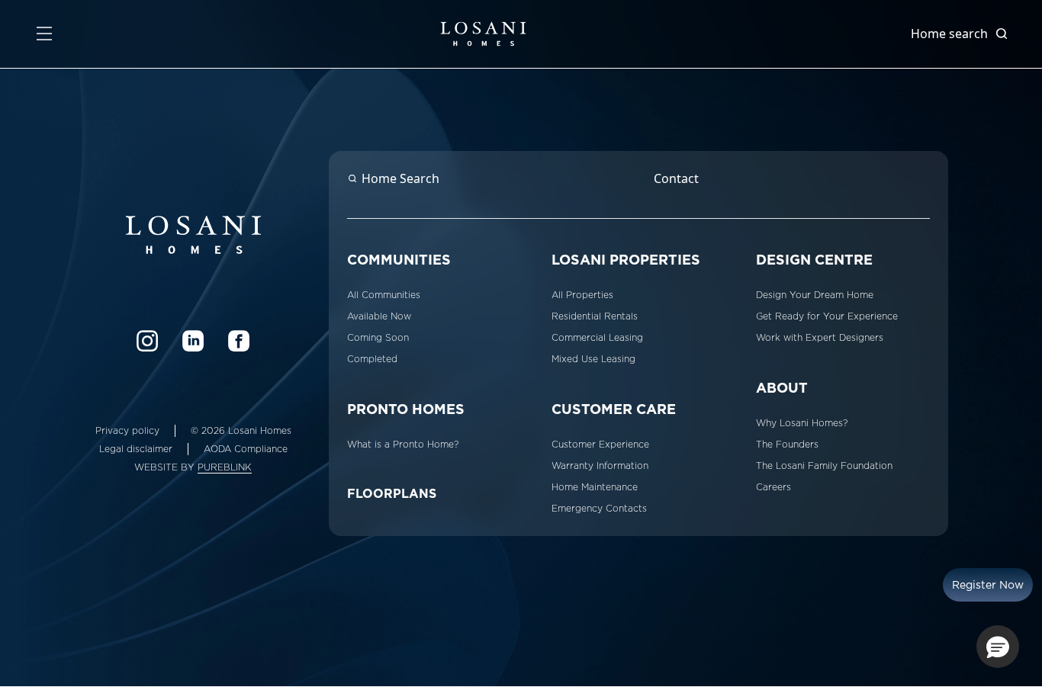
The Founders (787, 444)
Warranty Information (600, 466)
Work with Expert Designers (819, 337)
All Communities (383, 295)
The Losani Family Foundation (824, 466)
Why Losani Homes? (801, 423)
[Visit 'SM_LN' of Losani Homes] (193, 341)
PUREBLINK (225, 467)
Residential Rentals (595, 316)
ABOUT (782, 388)
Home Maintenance (595, 487)
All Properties (582, 295)
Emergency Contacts (599, 508)
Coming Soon (378, 337)
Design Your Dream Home (814, 295)
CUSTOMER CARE (614, 409)
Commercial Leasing (597, 337)
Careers (773, 487)
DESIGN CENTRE (814, 260)
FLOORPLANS (391, 493)
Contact (676, 178)
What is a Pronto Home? (402, 444)
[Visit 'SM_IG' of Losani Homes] (147, 341)
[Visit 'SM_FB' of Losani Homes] (238, 341)
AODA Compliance (246, 449)
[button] (997, 646)
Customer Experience (600, 444)
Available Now (379, 316)
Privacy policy (127, 430)
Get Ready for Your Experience (827, 316)
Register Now (988, 585)
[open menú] (44, 33)
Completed (372, 359)
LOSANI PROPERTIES (626, 260)
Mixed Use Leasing (593, 359)
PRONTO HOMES (406, 409)
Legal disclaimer (135, 449)
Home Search (400, 178)
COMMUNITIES (399, 260)
